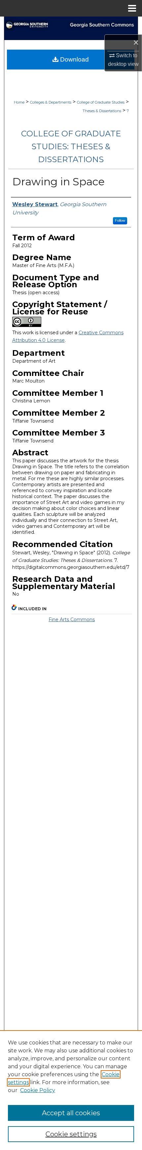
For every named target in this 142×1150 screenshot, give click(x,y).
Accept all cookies (71, 1113)
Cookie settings (71, 1134)
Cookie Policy (37, 1090)
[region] (71, 1090)
